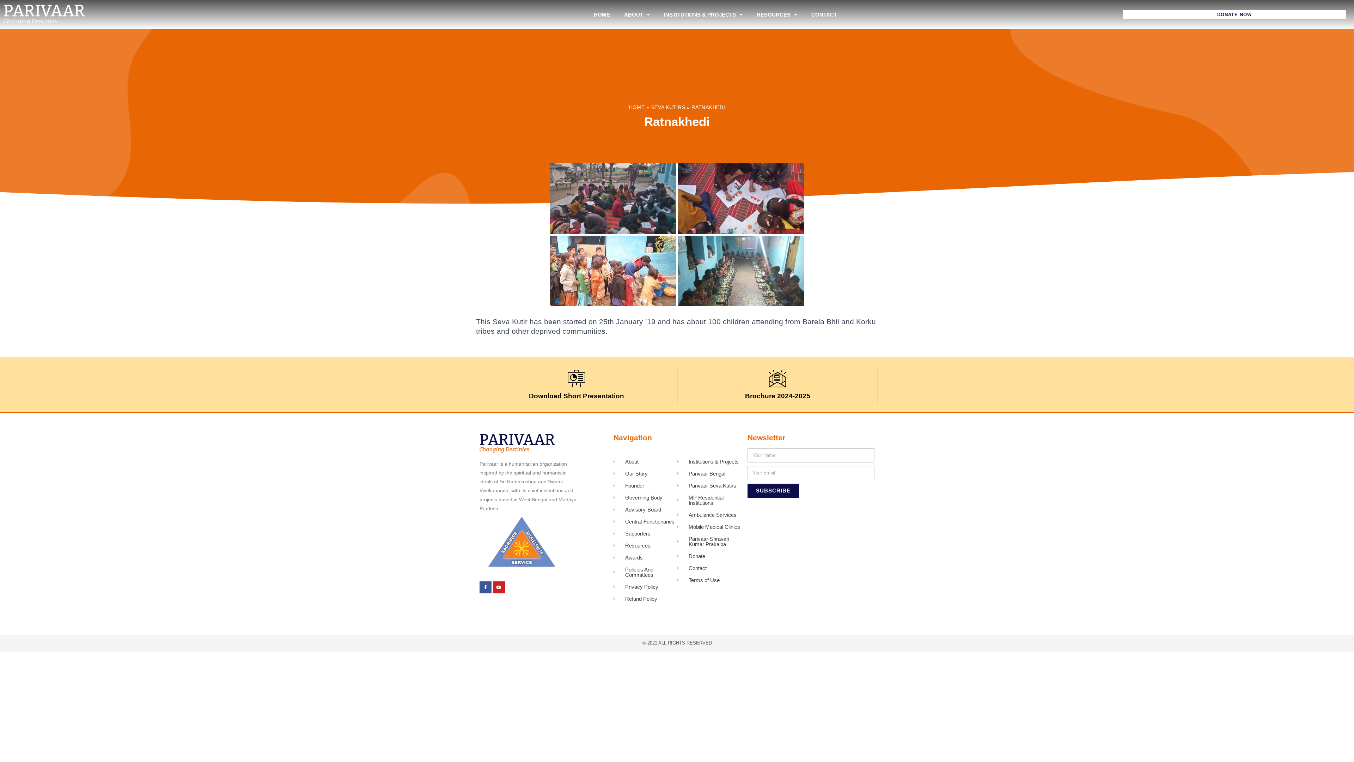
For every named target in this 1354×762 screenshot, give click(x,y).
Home (602, 15)
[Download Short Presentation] (576, 378)
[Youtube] (499, 587)
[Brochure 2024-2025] (777, 378)
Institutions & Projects (700, 15)
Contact (824, 15)
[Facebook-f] (486, 587)
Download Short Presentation (576, 396)
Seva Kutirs (668, 107)
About (633, 15)
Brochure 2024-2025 (777, 396)
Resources (774, 15)
